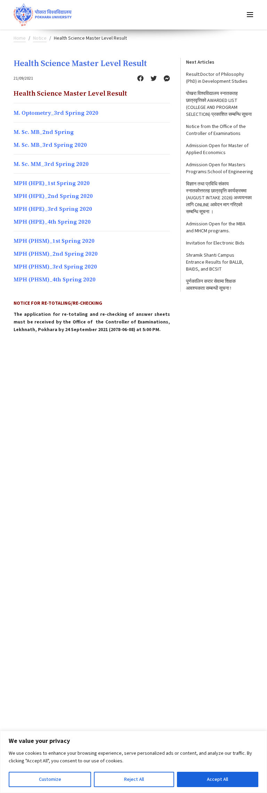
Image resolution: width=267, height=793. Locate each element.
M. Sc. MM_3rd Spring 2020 (51, 164)
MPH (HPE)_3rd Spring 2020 (53, 209)
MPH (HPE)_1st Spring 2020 (52, 183)
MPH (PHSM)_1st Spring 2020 (54, 241)
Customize (50, 779)
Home (20, 38)
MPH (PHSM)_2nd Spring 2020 (56, 253)
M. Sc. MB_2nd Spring (44, 132)
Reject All (134, 779)
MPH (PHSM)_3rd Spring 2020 (55, 266)
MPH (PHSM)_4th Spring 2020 (55, 279)
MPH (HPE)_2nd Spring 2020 (53, 196)
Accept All (217, 779)
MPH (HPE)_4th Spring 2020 (52, 221)
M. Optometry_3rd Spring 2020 (56, 113)
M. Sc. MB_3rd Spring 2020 (50, 145)
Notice (40, 38)
